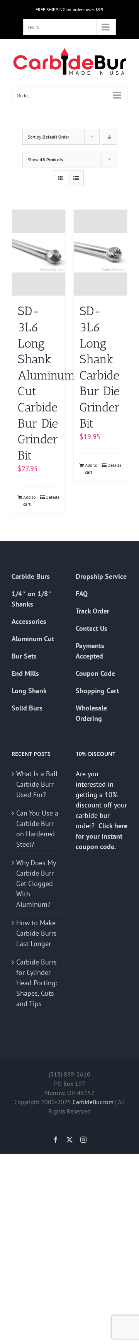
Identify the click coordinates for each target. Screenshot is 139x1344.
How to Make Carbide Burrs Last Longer (36, 933)
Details (52, 497)
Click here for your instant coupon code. (101, 836)
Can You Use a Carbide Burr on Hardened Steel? (37, 829)
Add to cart (29, 500)
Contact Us (91, 628)
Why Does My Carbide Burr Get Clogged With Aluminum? (36, 883)
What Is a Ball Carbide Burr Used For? (37, 784)
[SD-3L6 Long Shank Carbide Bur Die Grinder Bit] (100, 253)
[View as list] (75, 178)
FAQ (82, 593)
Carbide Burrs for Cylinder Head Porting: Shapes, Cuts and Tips (36, 983)
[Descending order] (109, 137)
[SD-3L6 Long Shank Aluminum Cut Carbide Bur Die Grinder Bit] (38, 253)
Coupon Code (95, 673)
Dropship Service (101, 576)
